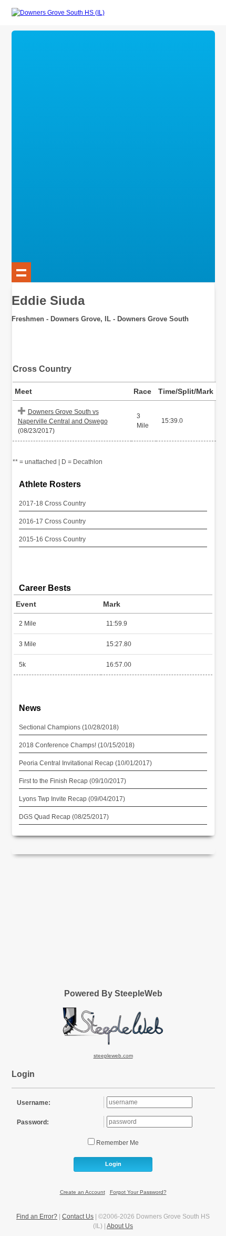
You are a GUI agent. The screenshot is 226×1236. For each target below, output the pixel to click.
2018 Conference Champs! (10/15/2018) (77, 745)
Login (113, 1164)
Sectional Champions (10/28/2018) (69, 727)
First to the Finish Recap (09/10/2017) (72, 781)
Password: (33, 1122)
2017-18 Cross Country (52, 503)
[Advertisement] (113, 144)
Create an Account (82, 1192)
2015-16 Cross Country (52, 539)
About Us (120, 1226)
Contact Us (78, 1216)
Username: (33, 1102)
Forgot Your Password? (138, 1192)
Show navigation (22, 272)
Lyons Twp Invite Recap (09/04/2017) (72, 799)
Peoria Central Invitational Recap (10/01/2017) (85, 763)
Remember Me (117, 1142)
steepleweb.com (113, 1056)
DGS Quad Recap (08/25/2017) (64, 816)
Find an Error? (36, 1216)
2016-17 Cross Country (52, 521)
